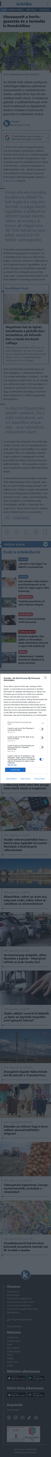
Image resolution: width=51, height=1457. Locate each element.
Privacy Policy (39, 779)
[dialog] (25, 728)
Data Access (25, 779)
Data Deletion (11, 779)
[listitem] (25, 723)
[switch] (41, 729)
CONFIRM (15, 770)
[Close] (46, 678)
